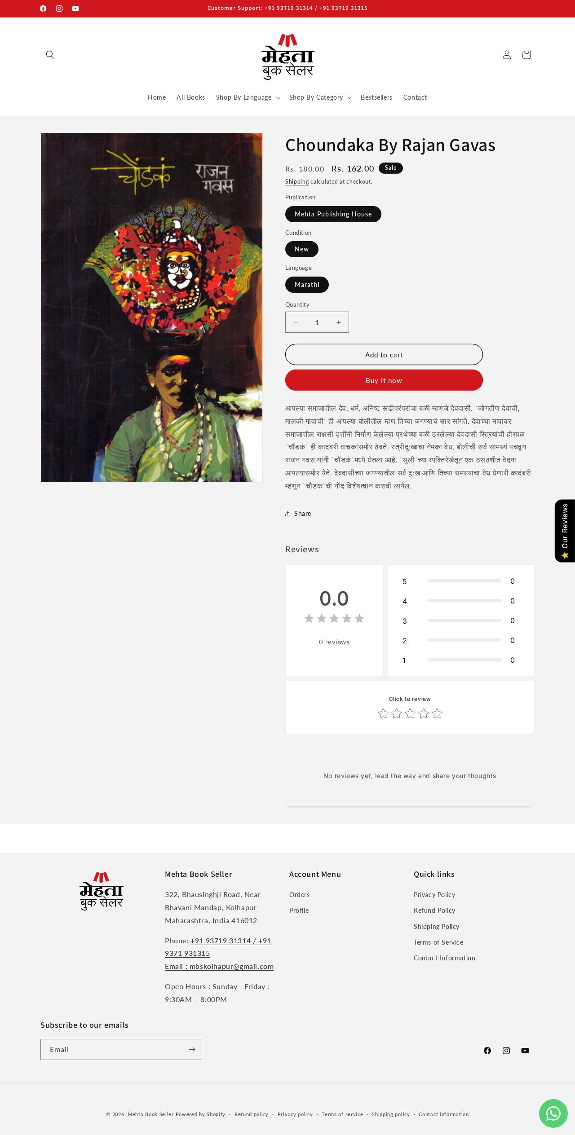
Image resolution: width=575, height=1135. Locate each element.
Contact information (444, 1114)
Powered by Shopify (201, 1114)
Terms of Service (439, 942)
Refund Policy (435, 910)
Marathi (307, 284)
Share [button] (302, 513)
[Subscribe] (192, 1049)
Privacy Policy (434, 894)
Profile (299, 910)
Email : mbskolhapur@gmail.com (219, 966)
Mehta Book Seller (151, 1114)
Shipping (297, 181)
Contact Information (444, 958)
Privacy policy (295, 1114)
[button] (50, 55)
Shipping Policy (437, 926)
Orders (299, 894)
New (302, 249)
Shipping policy (391, 1114)
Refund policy (251, 1114)
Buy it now (384, 380)
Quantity (297, 304)
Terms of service (342, 1114)
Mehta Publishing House (333, 214)
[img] (334, 619)
